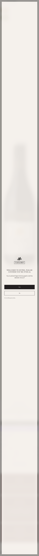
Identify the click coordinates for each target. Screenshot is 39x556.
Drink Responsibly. (9, 298)
